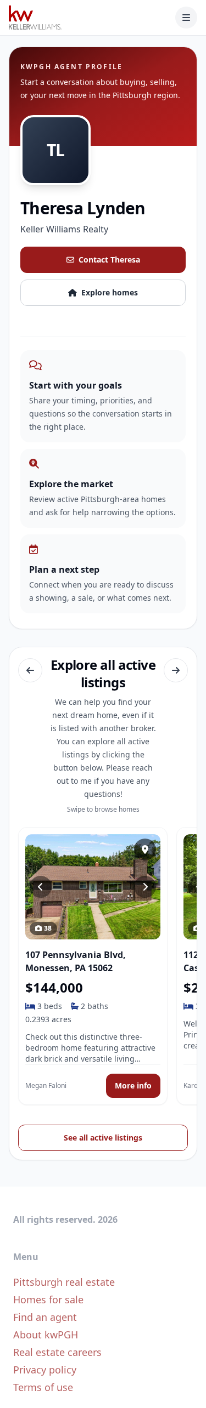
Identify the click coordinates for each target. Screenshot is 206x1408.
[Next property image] (145, 887)
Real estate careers (57, 1352)
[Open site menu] (186, 17)
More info (133, 1085)
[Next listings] (176, 670)
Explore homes (109, 292)
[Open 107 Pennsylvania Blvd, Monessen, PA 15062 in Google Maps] (145, 849)
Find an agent (45, 1317)
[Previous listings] (30, 670)
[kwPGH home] (35, 17)
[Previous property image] (41, 887)
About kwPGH (45, 1334)
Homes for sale (48, 1299)
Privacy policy (44, 1369)
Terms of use (43, 1387)
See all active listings (103, 1137)
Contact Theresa (109, 259)
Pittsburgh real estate (64, 1282)
